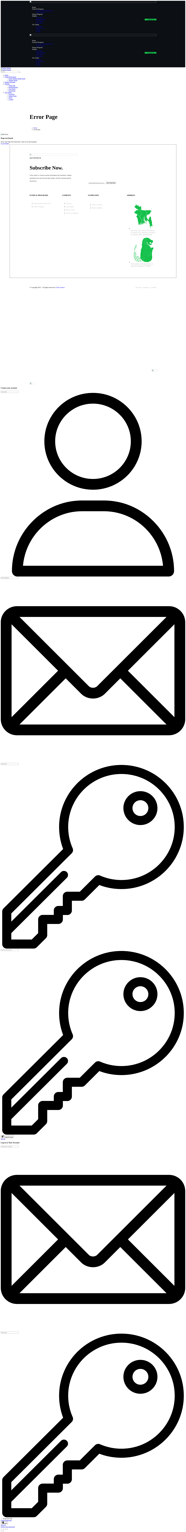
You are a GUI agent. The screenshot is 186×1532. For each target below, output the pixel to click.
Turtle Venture (60, 287)
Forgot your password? (8, 1527)
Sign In (3, 1139)
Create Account (8, 1137)
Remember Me (7, 1518)
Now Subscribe (111, 183)
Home (35, 128)
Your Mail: (84, 183)
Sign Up (3, 1525)
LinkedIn (153, 287)
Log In (5, 1523)
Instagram (146, 287)
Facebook (139, 287)
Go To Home (5, 143)
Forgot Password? (6, 1520)
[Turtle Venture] (6, 68)
